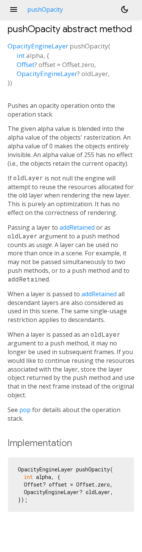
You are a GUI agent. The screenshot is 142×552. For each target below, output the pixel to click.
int (21, 55)
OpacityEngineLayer (38, 46)
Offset (25, 64)
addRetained (77, 227)
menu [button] (13, 9)
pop (25, 410)
